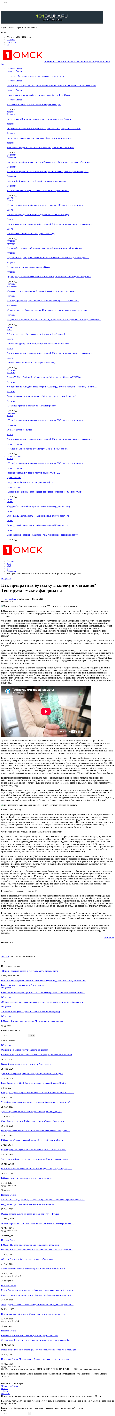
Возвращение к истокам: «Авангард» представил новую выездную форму (42, 535)
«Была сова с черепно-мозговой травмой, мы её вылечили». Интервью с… (42, 291)
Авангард (11, 370)
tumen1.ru (5, 1393)
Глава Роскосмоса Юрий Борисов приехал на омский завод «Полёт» (33, 1083)
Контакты (11, 42)
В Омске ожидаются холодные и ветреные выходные (26, 1178)
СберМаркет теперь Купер (19, 430)
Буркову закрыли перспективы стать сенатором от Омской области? (33, 1149)
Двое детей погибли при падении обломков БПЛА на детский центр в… (36, 1295)
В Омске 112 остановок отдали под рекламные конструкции (36, 76)
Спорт (10, 499)
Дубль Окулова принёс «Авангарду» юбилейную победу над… (31, 1111)
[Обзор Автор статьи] (6, 954)
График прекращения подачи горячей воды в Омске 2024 (34, 473)
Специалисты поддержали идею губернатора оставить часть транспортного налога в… (43, 1199)
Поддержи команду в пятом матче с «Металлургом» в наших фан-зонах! (41, 396)
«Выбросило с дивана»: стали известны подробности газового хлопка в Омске (44, 492)
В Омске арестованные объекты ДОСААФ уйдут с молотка (29, 1335)
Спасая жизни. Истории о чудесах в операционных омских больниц (39, 119)
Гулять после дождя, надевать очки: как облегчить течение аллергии (39, 138)
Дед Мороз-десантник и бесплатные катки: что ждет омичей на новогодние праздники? (49, 276)
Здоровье (11, 112)
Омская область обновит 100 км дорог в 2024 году (31, 233)
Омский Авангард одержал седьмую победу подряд (26, 1064)
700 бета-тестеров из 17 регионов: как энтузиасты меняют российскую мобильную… (47, 171)
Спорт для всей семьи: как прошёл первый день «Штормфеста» (37, 525)
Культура (11, 241)
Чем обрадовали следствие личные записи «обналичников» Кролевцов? (35, 1102)
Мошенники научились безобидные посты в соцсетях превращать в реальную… (39, 1350)
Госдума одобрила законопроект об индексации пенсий (27, 1204)
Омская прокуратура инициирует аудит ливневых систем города (38, 214)
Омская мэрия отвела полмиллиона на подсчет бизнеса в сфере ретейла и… (37, 1223)
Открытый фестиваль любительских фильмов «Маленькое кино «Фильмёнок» (44, 248)
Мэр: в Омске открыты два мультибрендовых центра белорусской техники (37, 1290)
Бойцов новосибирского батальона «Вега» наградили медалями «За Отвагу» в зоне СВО (43, 980)
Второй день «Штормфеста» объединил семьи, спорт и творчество (39, 516)
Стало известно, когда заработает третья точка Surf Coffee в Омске (38, 95)
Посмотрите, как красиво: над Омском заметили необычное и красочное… (37, 1249)
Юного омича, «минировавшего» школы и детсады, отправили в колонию (36, 1054)
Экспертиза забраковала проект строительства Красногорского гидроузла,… (37, 1159)
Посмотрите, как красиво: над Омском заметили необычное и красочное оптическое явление (51, 85)
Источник (109, 937)
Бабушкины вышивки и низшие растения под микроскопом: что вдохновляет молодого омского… (54, 319)
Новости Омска (14, 68)
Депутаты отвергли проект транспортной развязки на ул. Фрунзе (32, 1073)
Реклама (11, 39)
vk (8, 44)
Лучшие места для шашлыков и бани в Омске (28, 267)
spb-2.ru (4, 1391)
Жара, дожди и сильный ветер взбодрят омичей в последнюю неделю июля (37, 1304)
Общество (11, 155)
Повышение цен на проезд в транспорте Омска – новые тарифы (37, 449)
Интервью (12, 284)
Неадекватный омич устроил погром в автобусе (30, 482)
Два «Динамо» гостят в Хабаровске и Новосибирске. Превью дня (32, 1121)
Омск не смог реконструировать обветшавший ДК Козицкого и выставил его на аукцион (49, 224)
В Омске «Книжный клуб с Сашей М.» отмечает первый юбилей (38, 190)
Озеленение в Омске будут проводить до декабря (24, 1050)
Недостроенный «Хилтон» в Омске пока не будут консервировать (33, 1314)
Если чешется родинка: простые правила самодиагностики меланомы (40, 147)
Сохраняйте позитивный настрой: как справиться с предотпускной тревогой (44, 128)
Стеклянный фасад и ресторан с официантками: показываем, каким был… (37, 1340)
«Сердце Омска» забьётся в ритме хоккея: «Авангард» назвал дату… (40, 506)
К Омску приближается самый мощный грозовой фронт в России (32, 1140)
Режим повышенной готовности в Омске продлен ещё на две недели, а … (36, 1168)
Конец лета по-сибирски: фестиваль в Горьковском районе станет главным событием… (48, 162)
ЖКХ (9, 327)
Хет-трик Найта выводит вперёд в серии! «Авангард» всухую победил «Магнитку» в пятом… (52, 387)
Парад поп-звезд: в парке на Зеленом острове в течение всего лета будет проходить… (48, 257)
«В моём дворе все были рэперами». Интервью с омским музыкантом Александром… (48, 310)
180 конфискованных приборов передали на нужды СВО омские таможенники (45, 205)
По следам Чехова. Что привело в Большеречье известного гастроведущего (37, 1359)
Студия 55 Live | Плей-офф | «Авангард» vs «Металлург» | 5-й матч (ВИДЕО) (44, 377)
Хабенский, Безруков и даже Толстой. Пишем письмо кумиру (36, 181)
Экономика (12, 413)
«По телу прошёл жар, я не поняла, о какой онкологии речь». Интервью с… (43, 300)
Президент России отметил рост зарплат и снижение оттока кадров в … (35, 1130)
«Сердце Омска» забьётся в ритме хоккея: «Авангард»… (28, 1259)
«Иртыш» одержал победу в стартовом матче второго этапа (29, 971)
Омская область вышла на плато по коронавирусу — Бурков (30, 1214)
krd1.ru (4, 1388)
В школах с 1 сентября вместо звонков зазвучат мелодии (34, 104)
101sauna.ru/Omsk (9, 1386)
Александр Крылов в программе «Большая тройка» (31, 406)
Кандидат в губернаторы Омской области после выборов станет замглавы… (37, 1092)
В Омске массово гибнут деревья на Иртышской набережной (36, 334)
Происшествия (14, 456)
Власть (10, 198)
